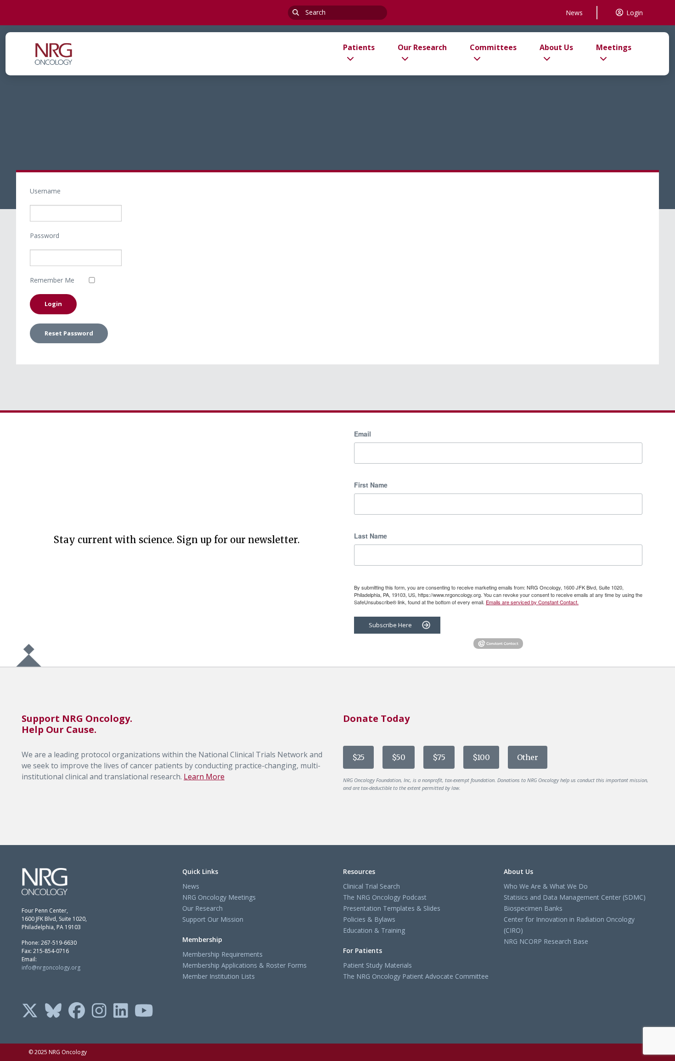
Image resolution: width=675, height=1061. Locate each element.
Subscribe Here (390, 625)
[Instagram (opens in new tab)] (99, 1011)
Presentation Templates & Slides (391, 908)
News (574, 12)
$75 (439, 757)
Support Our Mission (212, 919)
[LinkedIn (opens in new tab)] (120, 1011)
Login (634, 12)
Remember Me (52, 280)
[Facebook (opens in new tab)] (76, 1011)
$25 (358, 757)
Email (362, 434)
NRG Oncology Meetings (219, 897)
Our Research (202, 908)
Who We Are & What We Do (546, 886)
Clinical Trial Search (371, 886)
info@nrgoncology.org (51, 967)
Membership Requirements (222, 954)
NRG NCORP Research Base (546, 941)
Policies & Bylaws (369, 919)
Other (527, 757)
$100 (481, 757)
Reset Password (69, 333)
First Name (371, 485)
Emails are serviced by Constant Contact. (532, 602)
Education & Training (374, 930)
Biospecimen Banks (533, 908)
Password (44, 235)
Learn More (204, 777)
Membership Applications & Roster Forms (244, 965)
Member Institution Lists (218, 976)
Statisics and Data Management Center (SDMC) (575, 897)
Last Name (370, 536)
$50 (398, 757)
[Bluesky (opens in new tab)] (53, 1011)
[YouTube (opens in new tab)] (144, 1011)
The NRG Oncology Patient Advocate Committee (416, 976)
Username (45, 191)
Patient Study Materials (377, 965)
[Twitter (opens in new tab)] (30, 1011)
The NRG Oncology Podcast (385, 897)
